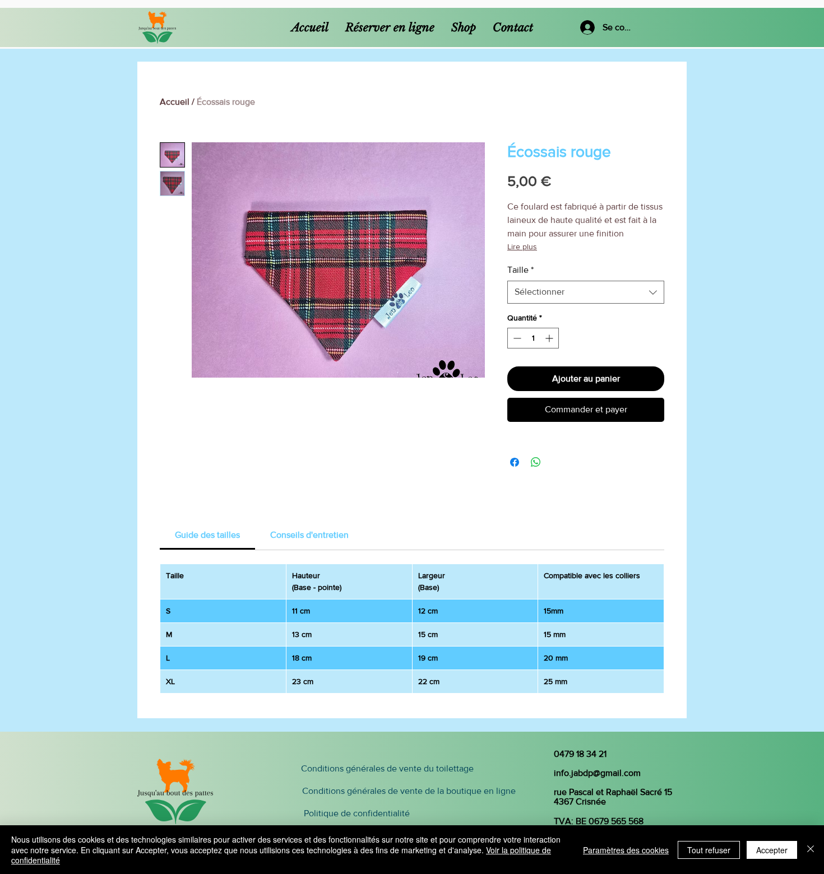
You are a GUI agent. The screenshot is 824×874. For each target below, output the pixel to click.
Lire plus (522, 246)
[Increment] (550, 338)
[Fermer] (810, 849)
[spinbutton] (533, 338)
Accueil (174, 101)
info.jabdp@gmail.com (597, 773)
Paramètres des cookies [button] (626, 850)
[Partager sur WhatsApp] (536, 462)
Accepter (772, 850)
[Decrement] (516, 338)
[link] (207, 535)
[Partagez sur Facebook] (514, 462)
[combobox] (585, 292)
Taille (520, 270)
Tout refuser (708, 850)
